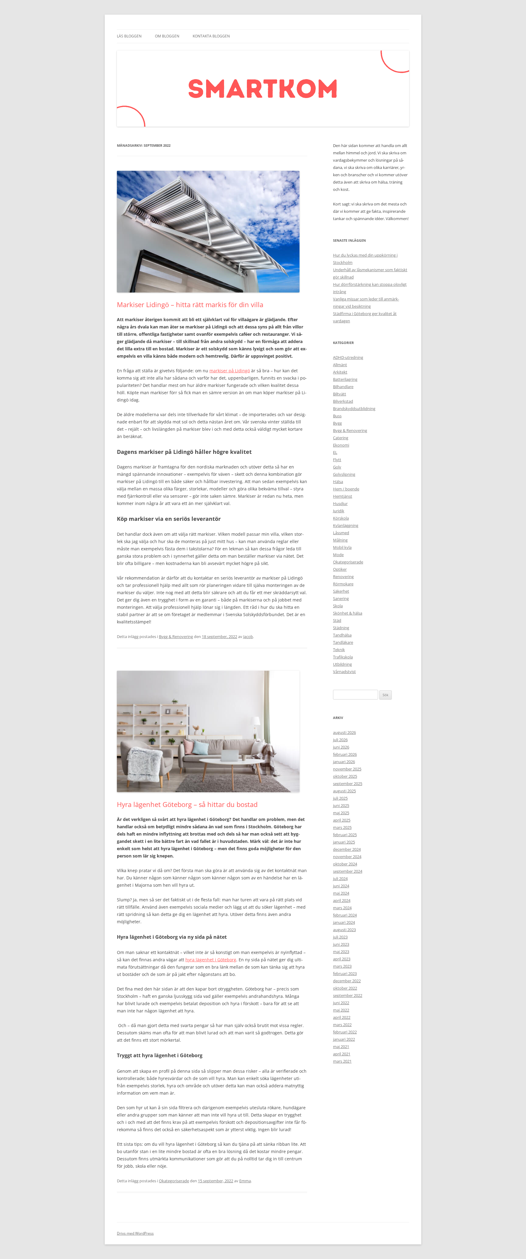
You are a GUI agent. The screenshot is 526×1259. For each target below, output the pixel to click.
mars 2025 (342, 827)
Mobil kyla (342, 547)
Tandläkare (343, 642)
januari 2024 (344, 922)
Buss (337, 416)
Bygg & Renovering (176, 636)
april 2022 (341, 1017)
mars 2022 (342, 1024)
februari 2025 (345, 834)
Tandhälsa (342, 635)
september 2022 (347, 995)
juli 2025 (340, 798)
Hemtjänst (342, 496)
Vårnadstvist (344, 671)
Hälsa (338, 481)
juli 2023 (340, 937)
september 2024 (347, 871)
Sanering (341, 598)
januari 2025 (344, 842)
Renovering (343, 576)
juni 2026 (341, 747)
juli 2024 (340, 878)
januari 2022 (344, 1039)
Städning (341, 627)
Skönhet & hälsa (347, 613)
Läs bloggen (129, 36)
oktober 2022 (345, 988)
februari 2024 (345, 915)
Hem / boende (346, 489)
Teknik (339, 649)
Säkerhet (341, 591)
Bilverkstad (343, 401)
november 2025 (347, 769)
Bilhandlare (343, 386)
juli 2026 (340, 739)
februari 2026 (345, 754)
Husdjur (340, 503)
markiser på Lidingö (229, 370)
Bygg (337, 423)
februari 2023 (345, 973)
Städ (337, 620)
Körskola (341, 518)
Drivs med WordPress (135, 1233)
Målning (340, 540)
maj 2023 (341, 951)
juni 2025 (341, 805)
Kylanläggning (345, 525)
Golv (337, 467)
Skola (338, 605)
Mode (338, 554)
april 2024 (341, 900)
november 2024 (347, 856)
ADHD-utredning (348, 357)
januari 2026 (344, 761)
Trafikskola (343, 657)
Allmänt (340, 364)
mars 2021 (342, 1061)
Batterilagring (345, 379)
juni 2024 (341, 886)
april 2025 (341, 820)
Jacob (248, 636)
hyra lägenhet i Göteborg (210, 960)
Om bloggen (167, 36)
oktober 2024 (345, 864)
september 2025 (347, 783)
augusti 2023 (344, 929)
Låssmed (341, 532)
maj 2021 (341, 1046)
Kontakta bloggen (211, 36)
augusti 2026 (344, 732)
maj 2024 (341, 893)
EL (335, 452)
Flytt (337, 459)
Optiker (340, 569)
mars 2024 (342, 907)
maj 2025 (341, 812)
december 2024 (347, 849)
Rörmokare (343, 584)
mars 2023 (342, 966)
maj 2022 (341, 1010)
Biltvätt (339, 394)
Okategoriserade (174, 1181)
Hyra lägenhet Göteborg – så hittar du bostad (187, 804)
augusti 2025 (344, 791)
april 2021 (341, 1054)
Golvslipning (344, 474)
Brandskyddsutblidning (354, 408)
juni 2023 (341, 944)
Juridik (338, 511)
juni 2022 (341, 1002)
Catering (340, 437)
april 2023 (341, 959)
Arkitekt (340, 372)
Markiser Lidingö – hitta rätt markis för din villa (190, 304)
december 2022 (347, 981)
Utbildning (342, 664)
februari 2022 (345, 1032)
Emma (245, 1181)
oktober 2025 (345, 776)
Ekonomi (341, 445)
